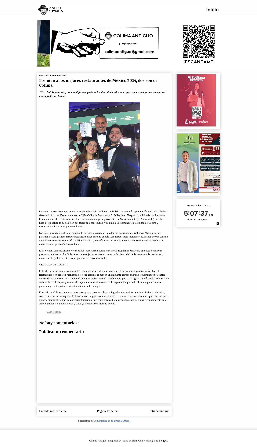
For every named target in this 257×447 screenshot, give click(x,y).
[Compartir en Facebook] (56, 312)
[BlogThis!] (51, 312)
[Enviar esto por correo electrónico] (48, 312)
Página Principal (108, 411)
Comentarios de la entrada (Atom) (111, 420)
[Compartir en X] (54, 312)
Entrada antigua (159, 411)
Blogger (163, 440)
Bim (134, 440)
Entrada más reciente (53, 411)
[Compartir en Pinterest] (59, 312)
